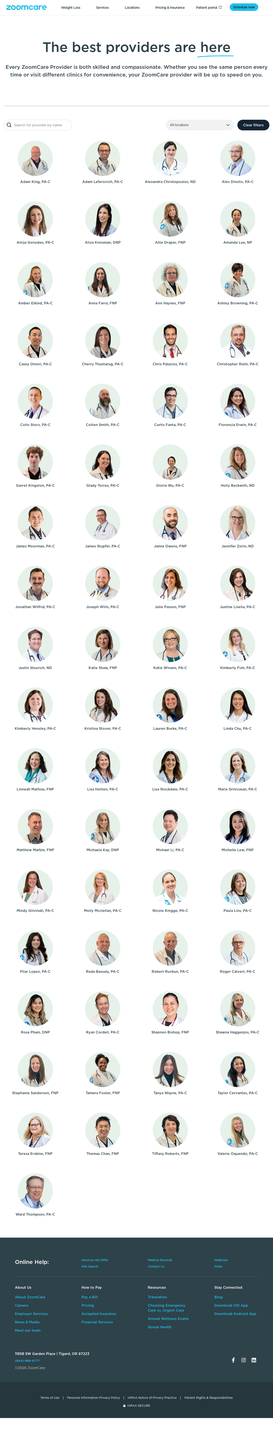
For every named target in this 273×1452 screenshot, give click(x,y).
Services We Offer (94, 1260)
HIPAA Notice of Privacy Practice (152, 1398)
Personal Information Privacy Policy (93, 1398)
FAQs (218, 1266)
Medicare (221, 1260)
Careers (21, 1305)
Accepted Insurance (98, 1313)
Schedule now (244, 7)
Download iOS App (231, 1305)
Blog (218, 1297)
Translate (229, 1333)
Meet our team (28, 1330)
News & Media (27, 1322)
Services (102, 7)
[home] (26, 7)
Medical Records (160, 1260)
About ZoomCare (30, 1297)
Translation (157, 1297)
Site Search (89, 1266)
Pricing (87, 1305)
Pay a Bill (89, 1297)
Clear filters (253, 125)
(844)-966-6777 (27, 1361)
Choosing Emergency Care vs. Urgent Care (166, 1308)
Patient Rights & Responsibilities (208, 1398)
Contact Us (156, 1266)
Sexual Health (159, 1327)
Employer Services (31, 1313)
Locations (132, 7)
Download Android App (235, 1313)
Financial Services (97, 1322)
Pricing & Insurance (170, 7)
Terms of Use (49, 1398)
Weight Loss (70, 7)
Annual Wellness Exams (168, 1318)
